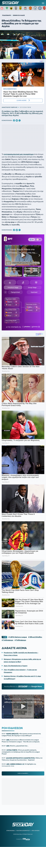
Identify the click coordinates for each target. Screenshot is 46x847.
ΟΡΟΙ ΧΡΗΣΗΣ (35, 830)
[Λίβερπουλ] (25, 8)
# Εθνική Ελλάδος (35, 637)
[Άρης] (21, 8)
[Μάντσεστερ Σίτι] (35, 8)
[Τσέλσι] (40, 8)
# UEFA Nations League (17, 637)
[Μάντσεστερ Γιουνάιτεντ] (30, 8)
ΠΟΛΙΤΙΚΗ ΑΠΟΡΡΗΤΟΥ (23, 830)
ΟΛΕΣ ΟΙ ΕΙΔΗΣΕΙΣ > (23, 773)
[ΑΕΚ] (11, 8)
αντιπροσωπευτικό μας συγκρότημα (18, 154)
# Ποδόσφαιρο (7, 640)
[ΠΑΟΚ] (16, 8)
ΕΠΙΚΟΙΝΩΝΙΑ (11, 830)
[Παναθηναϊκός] (7, 8)
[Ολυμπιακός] (2, 8)
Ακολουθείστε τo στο (23, 686)
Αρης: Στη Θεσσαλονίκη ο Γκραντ (15, 666)
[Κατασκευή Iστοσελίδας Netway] (26, 839)
